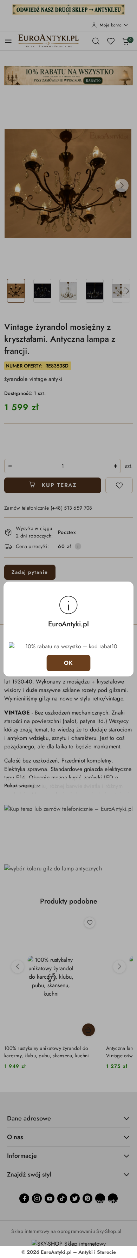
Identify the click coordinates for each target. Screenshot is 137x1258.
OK (68, 663)
